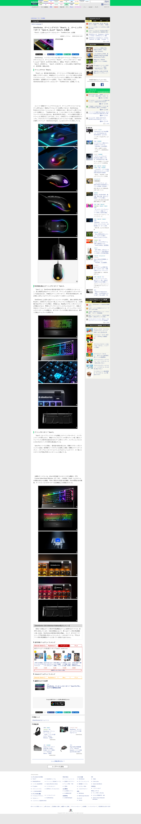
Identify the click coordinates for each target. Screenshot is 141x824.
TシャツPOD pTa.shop (98, 792)
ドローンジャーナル (37, 788)
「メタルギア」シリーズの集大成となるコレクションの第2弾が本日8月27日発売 (101, 171)
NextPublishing (49, 797)
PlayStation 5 (51, 645)
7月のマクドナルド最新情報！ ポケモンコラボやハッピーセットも (100, 326)
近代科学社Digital (68, 797)
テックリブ (79, 798)
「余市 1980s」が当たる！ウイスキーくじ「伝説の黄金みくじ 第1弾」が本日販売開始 (101, 251)
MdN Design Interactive (84, 795)
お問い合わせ (47, 806)
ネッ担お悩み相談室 (37, 791)
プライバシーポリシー (76, 806)
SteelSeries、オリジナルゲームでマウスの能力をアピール (75, 731)
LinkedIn (76, 54)
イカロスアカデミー (83, 788)
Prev (35, 659)
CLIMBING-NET (67, 793)
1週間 (101, 20)
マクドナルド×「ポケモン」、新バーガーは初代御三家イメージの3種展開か (101, 355)
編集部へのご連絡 (65, 806)
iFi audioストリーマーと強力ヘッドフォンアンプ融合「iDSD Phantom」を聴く (101, 67)
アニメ (76, 645)
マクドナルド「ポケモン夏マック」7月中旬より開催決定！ (101, 336)
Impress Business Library (52, 783)
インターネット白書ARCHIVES (39, 800)
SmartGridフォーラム (51, 779)
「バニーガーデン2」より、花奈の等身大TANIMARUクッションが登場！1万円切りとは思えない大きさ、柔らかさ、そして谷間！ (101, 186)
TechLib (80, 800)
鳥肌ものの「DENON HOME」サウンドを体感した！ (101, 61)
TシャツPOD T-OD (68, 783)
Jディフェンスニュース (84, 781)
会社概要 (84, 806)
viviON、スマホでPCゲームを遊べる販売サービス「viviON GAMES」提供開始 (101, 243)
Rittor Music (65, 777)
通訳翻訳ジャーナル (83, 783)
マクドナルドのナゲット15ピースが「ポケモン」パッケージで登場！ (101, 345)
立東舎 (65, 786)
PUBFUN (93, 786)
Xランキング (93, 90)
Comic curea (96, 781)
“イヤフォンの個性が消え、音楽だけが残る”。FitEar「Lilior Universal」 (101, 49)
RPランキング (92, 92)
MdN (78, 791)
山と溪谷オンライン (68, 790)
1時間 (88, 20)
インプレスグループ (92, 806)
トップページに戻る (58, 766)
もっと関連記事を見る (57, 761)
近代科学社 (65, 795)
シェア (52, 54)
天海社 (94, 779)
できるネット (35, 798)
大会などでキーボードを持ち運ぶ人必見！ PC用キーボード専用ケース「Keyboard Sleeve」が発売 (49, 750)
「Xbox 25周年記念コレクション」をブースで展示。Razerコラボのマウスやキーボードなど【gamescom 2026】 (101, 237)
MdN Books (81, 793)
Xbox (64, 677)
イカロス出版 (80, 777)
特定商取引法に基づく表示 (104, 806)
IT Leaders (35, 786)
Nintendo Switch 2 (39, 645)
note (68, 54)
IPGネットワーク (95, 790)
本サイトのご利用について (37, 806)
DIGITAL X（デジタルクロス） (53, 788)
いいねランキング (104, 92)
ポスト (40, 54)
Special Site (93, 44)
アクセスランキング (95, 18)
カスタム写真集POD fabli (99, 795)
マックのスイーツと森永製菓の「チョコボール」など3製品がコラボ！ (101, 373)
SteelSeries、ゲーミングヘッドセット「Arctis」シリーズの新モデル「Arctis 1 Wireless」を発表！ (49, 734)
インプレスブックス (50, 795)
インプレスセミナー (50, 786)
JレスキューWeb (82, 786)
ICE (92, 777)
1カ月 (107, 20)
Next (80, 659)
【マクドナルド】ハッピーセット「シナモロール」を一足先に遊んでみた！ (101, 367)
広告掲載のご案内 (56, 806)
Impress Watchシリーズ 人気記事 (98, 299)
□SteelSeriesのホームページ (40, 720)
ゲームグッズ (64, 645)
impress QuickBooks (97, 783)
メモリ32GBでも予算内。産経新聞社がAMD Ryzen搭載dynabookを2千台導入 (101, 55)
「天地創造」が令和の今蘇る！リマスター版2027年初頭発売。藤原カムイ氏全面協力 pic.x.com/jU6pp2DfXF (98, 108)
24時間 (94, 20)
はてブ (60, 54)
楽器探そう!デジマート (69, 781)
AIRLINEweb (81, 779)
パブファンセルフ (97, 788)
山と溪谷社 (65, 788)
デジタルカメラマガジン (38, 795)
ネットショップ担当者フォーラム (53, 781)
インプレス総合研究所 (37, 783)
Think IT (34, 779)
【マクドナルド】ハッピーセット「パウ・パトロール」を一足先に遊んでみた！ (101, 361)
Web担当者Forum (36, 781)
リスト (45, 54)
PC (67, 7)
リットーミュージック (69, 779)
